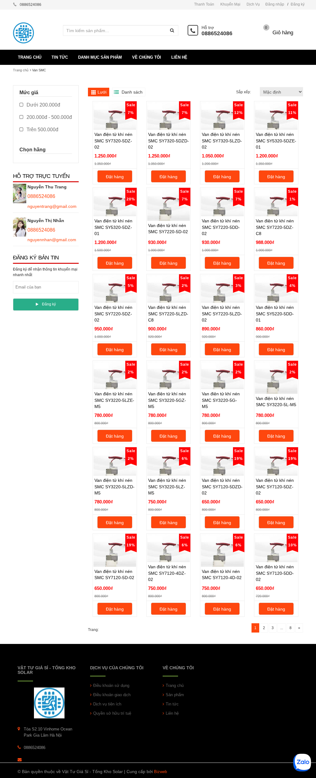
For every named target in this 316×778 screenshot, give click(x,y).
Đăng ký (298, 4)
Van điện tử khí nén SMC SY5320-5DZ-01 (113, 227)
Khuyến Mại (230, 4)
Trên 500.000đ (41, 129)
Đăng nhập (274, 4)
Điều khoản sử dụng (111, 685)
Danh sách (132, 92)
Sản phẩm (175, 694)
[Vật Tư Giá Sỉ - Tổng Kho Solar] (49, 702)
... (281, 628)
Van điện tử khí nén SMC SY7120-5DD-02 (275, 573)
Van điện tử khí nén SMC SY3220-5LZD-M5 (114, 486)
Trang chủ (175, 685)
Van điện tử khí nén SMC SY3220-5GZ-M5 (167, 400)
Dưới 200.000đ (42, 104)
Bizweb (160, 771)
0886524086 (217, 33)
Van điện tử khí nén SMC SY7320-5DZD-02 (168, 140)
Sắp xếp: (244, 92)
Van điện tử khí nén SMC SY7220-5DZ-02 (113, 313)
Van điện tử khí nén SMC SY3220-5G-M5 (221, 400)
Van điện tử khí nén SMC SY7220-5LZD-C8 (168, 313)
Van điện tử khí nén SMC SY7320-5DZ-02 (113, 140)
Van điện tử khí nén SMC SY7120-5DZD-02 (222, 486)
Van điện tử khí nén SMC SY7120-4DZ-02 (167, 573)
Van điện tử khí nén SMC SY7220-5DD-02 (221, 227)
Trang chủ (20, 70)
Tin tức (172, 704)
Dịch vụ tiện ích (107, 704)
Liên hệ (172, 713)
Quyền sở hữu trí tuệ (112, 713)
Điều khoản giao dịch (112, 694)
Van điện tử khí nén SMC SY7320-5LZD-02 (222, 140)
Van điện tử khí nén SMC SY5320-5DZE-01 (276, 140)
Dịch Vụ (253, 4)
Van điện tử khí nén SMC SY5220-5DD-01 (275, 313)
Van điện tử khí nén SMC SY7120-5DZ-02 (275, 486)
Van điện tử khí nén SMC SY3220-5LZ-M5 (167, 486)
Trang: (93, 630)
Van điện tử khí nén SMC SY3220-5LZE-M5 (114, 400)
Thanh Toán (204, 4)
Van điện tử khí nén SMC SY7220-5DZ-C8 (275, 227)
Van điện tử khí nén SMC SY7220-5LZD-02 (222, 313)
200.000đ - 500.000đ (48, 117)
